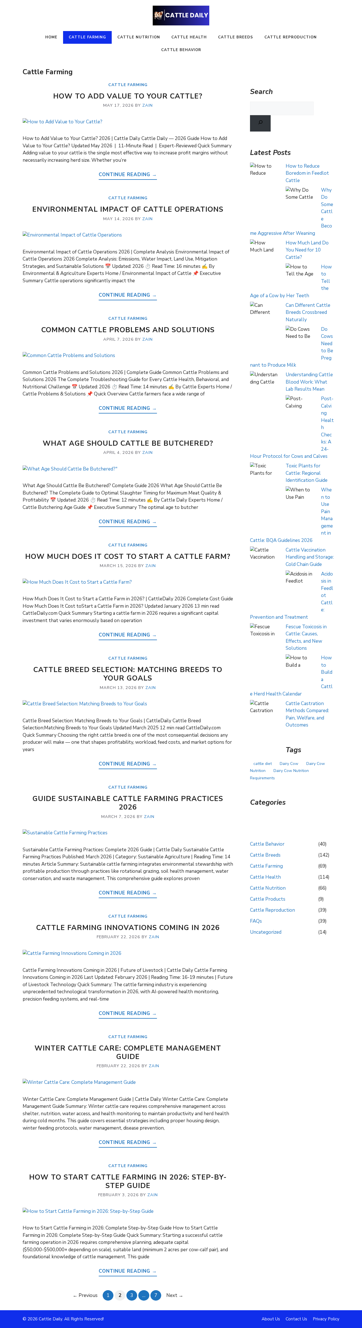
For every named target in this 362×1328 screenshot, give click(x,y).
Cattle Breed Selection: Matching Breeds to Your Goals (127, 674)
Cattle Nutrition (138, 37)
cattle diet (262, 763)
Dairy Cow (289, 763)
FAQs (256, 921)
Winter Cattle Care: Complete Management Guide (128, 1052)
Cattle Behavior (181, 49)
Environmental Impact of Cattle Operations (127, 209)
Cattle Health (189, 37)
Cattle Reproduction (290, 37)
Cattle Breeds (235, 37)
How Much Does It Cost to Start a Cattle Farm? (127, 556)
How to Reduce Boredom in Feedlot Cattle (307, 173)
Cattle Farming (87, 37)
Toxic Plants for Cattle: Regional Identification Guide (306, 473)
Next (174, 1295)
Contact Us (296, 1319)
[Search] (260, 123)
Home (51, 37)
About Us (271, 1319)
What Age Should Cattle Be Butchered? (128, 443)
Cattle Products (267, 899)
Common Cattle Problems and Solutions (128, 330)
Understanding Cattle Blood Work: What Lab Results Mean (309, 381)
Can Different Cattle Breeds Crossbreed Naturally (308, 312)
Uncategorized (265, 932)
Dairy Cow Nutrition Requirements (279, 774)
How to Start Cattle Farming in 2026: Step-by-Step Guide (128, 1181)
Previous (85, 1295)
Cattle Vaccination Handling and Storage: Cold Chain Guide (310, 557)
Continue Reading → (128, 174)
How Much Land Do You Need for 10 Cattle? (307, 250)
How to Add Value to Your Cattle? (127, 96)
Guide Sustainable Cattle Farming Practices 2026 (128, 803)
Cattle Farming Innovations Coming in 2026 (128, 928)
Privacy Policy (326, 1319)
